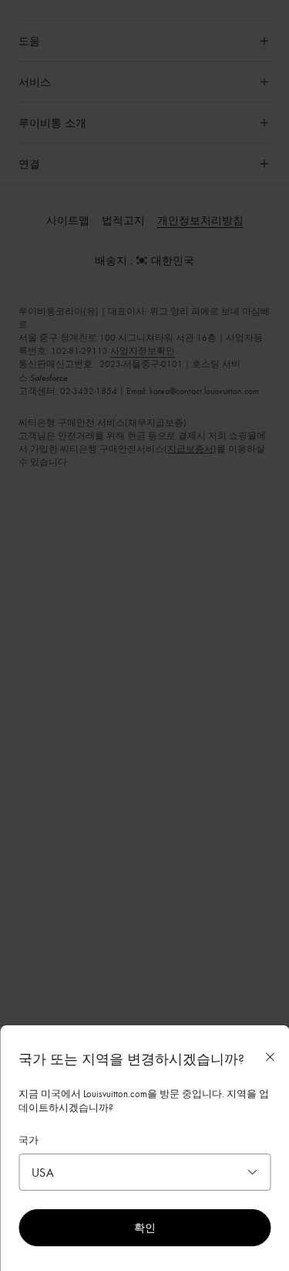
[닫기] (270, 1057)
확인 (145, 1227)
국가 (28, 1139)
